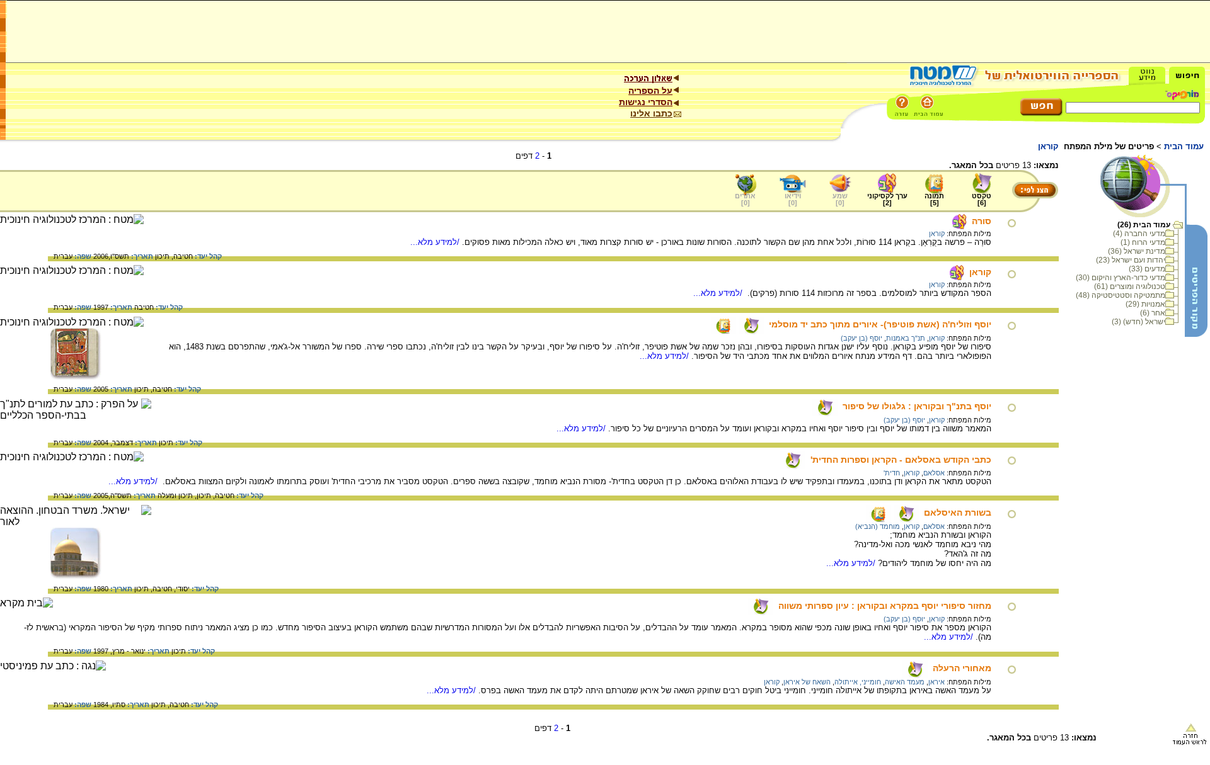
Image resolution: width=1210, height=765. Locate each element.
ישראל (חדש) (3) (1138, 321)
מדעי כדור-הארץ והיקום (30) (1120, 277)
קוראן (937, 233)
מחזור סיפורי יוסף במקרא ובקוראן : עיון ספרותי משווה (884, 606)
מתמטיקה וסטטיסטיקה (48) (1120, 295)
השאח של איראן (807, 682)
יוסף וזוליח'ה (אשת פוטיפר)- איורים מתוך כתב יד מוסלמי (880, 324)
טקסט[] (981, 199)
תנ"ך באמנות (905, 338)
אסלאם (934, 473)
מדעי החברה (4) (1139, 233)
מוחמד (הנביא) (877, 526)
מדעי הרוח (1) (1143, 242)
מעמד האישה (905, 682)
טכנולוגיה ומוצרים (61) (1129, 286)
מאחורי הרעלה (962, 668)
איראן (936, 682)
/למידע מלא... (436, 242)
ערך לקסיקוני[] (887, 199)
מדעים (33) (1147, 268)
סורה (981, 221)
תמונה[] (934, 199)
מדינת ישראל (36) (1136, 251)
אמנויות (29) (1145, 304)
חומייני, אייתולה (857, 682)
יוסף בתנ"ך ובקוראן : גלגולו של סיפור (917, 406)
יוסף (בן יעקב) (861, 338)
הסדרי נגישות (645, 102)
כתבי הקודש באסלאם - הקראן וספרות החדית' (900, 460)
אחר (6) (1152, 313)
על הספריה (650, 91)
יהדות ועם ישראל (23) (1130, 260)
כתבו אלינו (651, 113)
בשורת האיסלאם (957, 512)
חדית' (892, 473)
